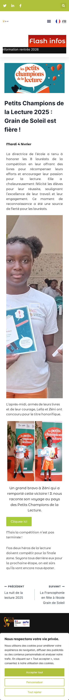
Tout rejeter (34, 692)
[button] (63, 5)
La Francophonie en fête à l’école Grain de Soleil (52, 595)
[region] (34, 666)
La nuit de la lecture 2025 (14, 592)
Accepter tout (34, 672)
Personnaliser (34, 682)
